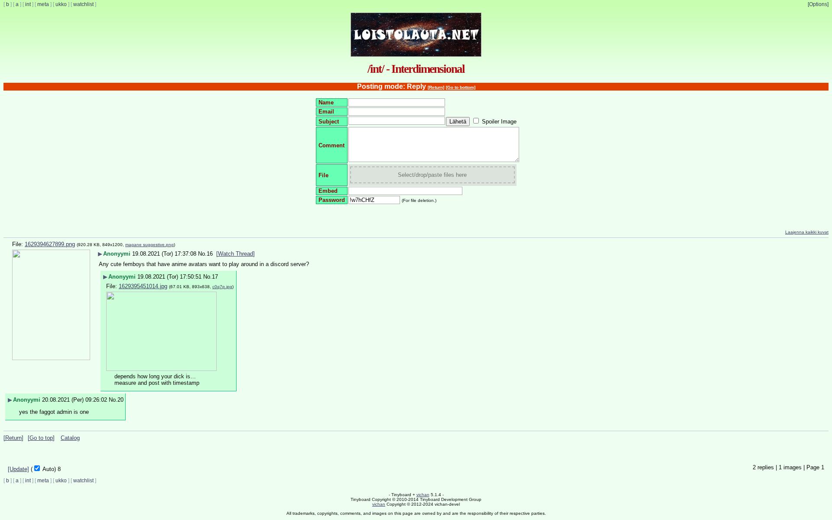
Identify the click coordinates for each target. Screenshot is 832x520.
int (28, 4)
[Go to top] (41, 438)
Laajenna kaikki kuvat (807, 232)
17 (215, 276)
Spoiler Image (499, 121)
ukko (61, 4)
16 (210, 253)
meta (43, 4)
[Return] (436, 87)
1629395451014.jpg (143, 286)
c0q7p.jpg (222, 286)
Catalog (70, 438)
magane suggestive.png (149, 244)
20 (120, 399)
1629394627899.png (50, 244)
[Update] (18, 469)
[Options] (818, 4)
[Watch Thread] (235, 253)
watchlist (83, 4)
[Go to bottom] (460, 87)
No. (202, 253)
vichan (422, 494)
